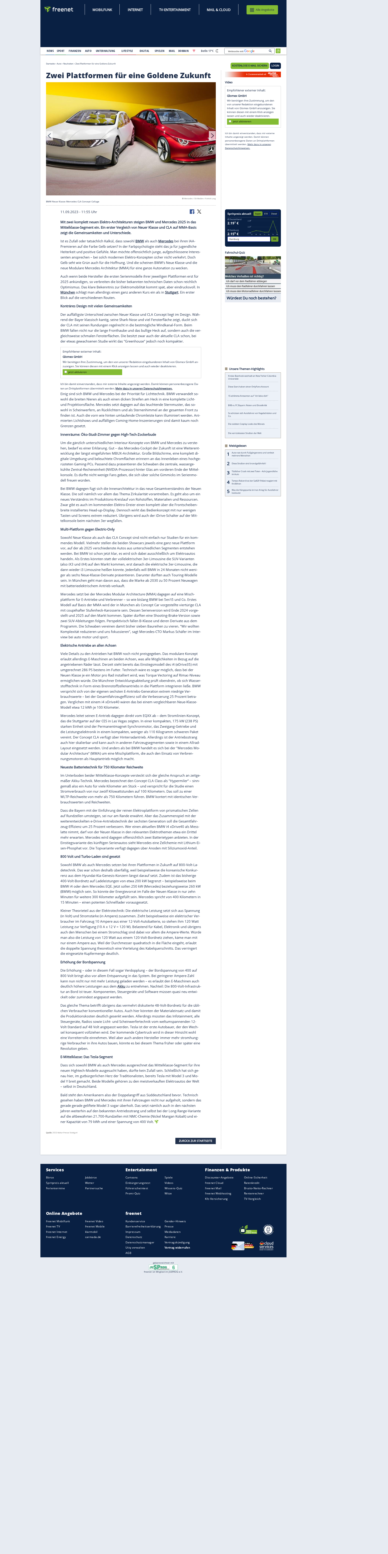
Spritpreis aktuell (57, 1183)
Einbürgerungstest (138, 1183)
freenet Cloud (214, 1183)
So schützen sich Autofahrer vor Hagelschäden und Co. (252, 415)
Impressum (133, 1231)
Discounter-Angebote (219, 1177)
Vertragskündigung (177, 1242)
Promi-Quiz (133, 1193)
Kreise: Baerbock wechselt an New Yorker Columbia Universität (252, 377)
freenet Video (94, 1221)
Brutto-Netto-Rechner (258, 1188)
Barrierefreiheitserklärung (143, 1226)
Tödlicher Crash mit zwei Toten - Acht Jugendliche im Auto (255, 473)
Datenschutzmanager (140, 1242)
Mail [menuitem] (172, 51)
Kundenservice (135, 1221)
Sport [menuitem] (60, 51)
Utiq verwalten (135, 1247)
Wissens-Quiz (174, 1188)
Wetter (89, 1183)
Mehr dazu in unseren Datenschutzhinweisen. (143, 388)
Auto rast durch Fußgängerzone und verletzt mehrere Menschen (253, 454)
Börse (50, 1177)
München (67, 292)
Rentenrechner (254, 1193)
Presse (169, 1226)
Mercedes (165, 241)
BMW (139, 241)
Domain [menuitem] (183, 51)
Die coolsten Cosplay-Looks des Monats (246, 423)
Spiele (169, 1177)
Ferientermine (55, 1188)
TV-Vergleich (252, 1198)
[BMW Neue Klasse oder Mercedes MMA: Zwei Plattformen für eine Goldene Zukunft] (131, 139)
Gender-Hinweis (175, 1221)
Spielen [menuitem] (159, 51)
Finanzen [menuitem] (75, 51)
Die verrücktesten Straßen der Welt (244, 433)
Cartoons (132, 1177)
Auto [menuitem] (88, 51)
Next (212, 135)
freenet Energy (56, 1237)
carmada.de (93, 1237)
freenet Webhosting (218, 1193)
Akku (121, 986)
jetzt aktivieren (77, 372)
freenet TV (53, 1226)
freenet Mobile (95, 1226)
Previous (49, 135)
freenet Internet (56, 1231)
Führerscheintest (137, 1188)
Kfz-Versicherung (216, 1198)
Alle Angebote (265, 10)
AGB (128, 1253)
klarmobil (91, 1231)
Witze (168, 1193)
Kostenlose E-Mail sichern (249, 65)
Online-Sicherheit (255, 1177)
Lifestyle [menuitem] (127, 51)
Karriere (170, 1237)
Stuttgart (171, 292)
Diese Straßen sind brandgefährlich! (249, 463)
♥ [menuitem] (194, 51)
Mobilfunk (102, 9)
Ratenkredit (252, 1183)
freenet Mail (213, 1188)
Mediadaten (173, 1231)
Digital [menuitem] (144, 51)
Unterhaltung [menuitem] (105, 51)
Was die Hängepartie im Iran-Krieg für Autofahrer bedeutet (255, 491)
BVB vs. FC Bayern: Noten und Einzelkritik (247, 405)
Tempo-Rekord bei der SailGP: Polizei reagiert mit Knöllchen (254, 482)
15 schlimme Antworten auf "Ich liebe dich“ (248, 395)
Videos (169, 1183)
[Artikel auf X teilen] (199, 211)
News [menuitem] (50, 51)
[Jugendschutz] (163, 1267)
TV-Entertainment (175, 9)
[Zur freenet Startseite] (59, 9)
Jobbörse (91, 1177)
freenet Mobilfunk (58, 1221)
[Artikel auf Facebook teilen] (192, 211)
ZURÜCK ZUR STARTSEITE (195, 1141)
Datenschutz (134, 1237)
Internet (135, 9)
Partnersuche (94, 1188)
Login (275, 65)
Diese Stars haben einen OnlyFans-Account (248, 386)
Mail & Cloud (219, 9)
